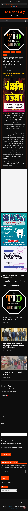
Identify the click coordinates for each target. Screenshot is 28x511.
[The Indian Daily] (3, 20)
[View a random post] (25, 20)
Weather (5, 54)
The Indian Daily (14, 12)
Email (3, 423)
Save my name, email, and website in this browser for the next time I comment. (12, 442)
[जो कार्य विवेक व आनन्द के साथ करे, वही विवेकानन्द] (14, 357)
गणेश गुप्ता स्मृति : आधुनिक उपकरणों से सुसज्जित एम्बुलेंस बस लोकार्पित (13, 276)
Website (3, 431)
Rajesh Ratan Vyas (16, 70)
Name (3, 416)
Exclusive (18, 52)
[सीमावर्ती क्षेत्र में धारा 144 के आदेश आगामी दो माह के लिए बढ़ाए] (14, 290)
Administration (6, 52)
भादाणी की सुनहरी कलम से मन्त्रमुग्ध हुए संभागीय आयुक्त (13, 281)
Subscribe (5, 478)
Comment (4, 396)
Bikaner (13, 52)
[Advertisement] (14, 190)
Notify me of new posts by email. (12, 452)
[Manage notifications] (24, 507)
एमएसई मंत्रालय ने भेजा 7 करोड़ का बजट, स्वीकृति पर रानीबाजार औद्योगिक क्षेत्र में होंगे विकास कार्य (13, 346)
